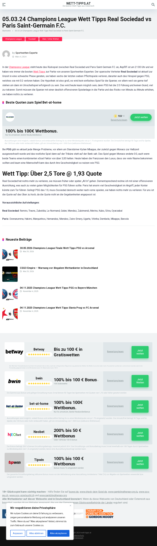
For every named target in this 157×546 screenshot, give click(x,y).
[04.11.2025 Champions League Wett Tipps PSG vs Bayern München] (10, 300)
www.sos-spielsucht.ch (21, 495)
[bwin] (14, 390)
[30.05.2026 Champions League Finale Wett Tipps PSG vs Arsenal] (10, 261)
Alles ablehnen (36, 533)
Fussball (32, 39)
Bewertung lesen (119, 120)
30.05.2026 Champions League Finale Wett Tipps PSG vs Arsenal (57, 248)
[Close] (70, 505)
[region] (40, 521)
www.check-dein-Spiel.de (93, 491)
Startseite (6, 31)
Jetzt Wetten (140, 381)
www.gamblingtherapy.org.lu (123, 491)
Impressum (78, 538)
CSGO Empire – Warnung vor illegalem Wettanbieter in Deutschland (59, 267)
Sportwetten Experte (26, 52)
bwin (39, 378)
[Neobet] (14, 443)
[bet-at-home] (10, 120)
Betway (39, 349)
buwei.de (74, 491)
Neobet (39, 432)
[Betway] (14, 361)
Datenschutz (78, 536)
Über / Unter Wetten (50, 39)
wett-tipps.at (78, 3)
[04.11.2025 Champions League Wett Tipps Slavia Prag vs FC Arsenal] (10, 320)
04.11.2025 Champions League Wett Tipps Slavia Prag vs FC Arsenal (59, 307)
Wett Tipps (39, 71)
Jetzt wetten (141, 117)
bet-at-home (39, 403)
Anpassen (18, 533)
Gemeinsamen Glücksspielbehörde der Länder (88, 502)
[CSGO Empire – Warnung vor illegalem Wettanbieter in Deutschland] (10, 281)
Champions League (13, 39)
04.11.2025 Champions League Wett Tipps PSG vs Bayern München (58, 287)
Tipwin (39, 460)
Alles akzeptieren (58, 533)
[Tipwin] (14, 471)
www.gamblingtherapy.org (53, 495)
